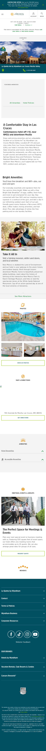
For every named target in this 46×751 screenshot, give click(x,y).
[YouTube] (35, 634)
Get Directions (23, 417)
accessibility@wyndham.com (37, 716)
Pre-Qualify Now (23, 7)
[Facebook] (11, 634)
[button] (3, 4)
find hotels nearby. (28, 31)
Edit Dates (18, 25)
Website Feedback (23, 642)
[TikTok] (19, 634)
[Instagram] (27, 634)
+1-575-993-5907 (31, 70)
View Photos (23, 363)
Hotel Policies (28, 103)
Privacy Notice (23, 712)
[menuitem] (2, 14)
